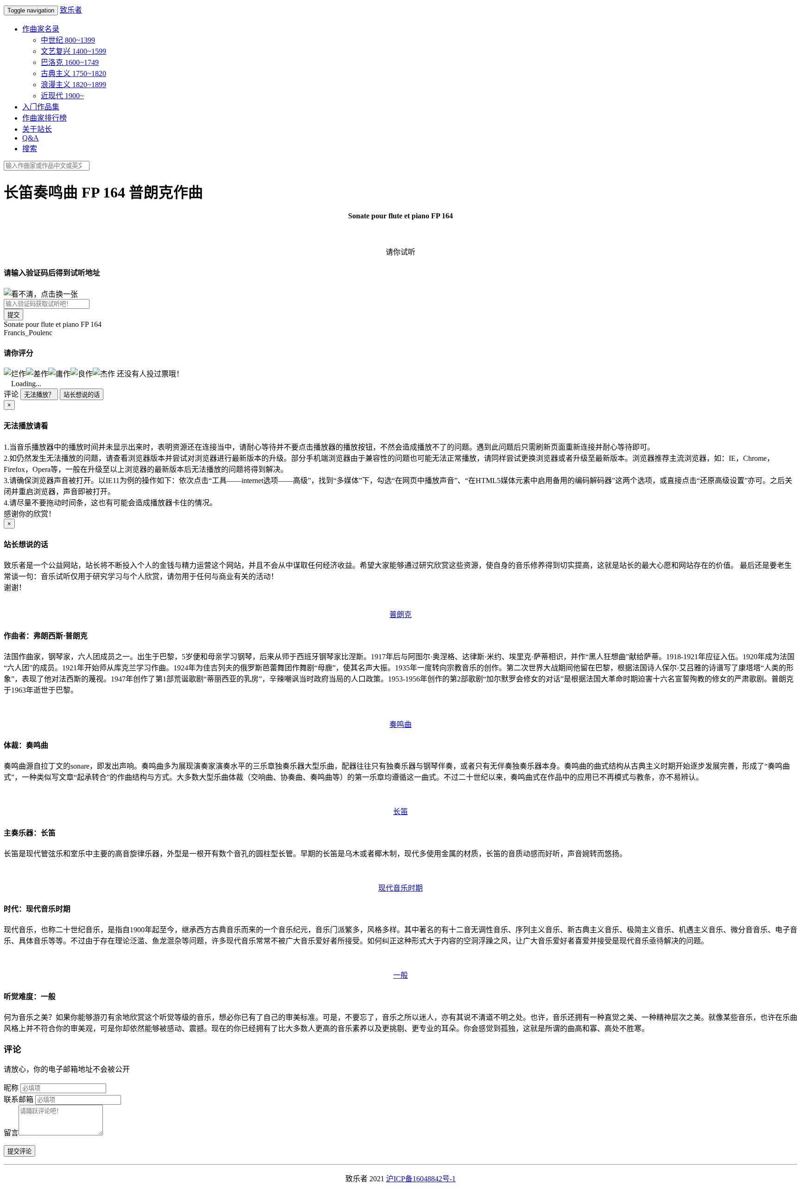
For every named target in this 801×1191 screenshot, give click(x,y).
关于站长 (37, 129)
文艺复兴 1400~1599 (73, 51)
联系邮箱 (18, 1099)
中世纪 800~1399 (68, 40)
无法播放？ (39, 394)
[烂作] (15, 373)
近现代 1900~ (62, 96)
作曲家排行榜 (44, 118)
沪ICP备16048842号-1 (421, 1179)
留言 (11, 1133)
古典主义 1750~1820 (73, 73)
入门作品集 (40, 107)
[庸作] (59, 373)
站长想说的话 (82, 394)
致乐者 (71, 10)
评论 (11, 394)
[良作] (81, 373)
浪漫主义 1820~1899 (73, 85)
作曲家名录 (40, 29)
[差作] (37, 373)
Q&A (30, 138)
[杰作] (104, 373)
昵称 (11, 1088)
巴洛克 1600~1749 (70, 62)
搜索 (29, 149)
